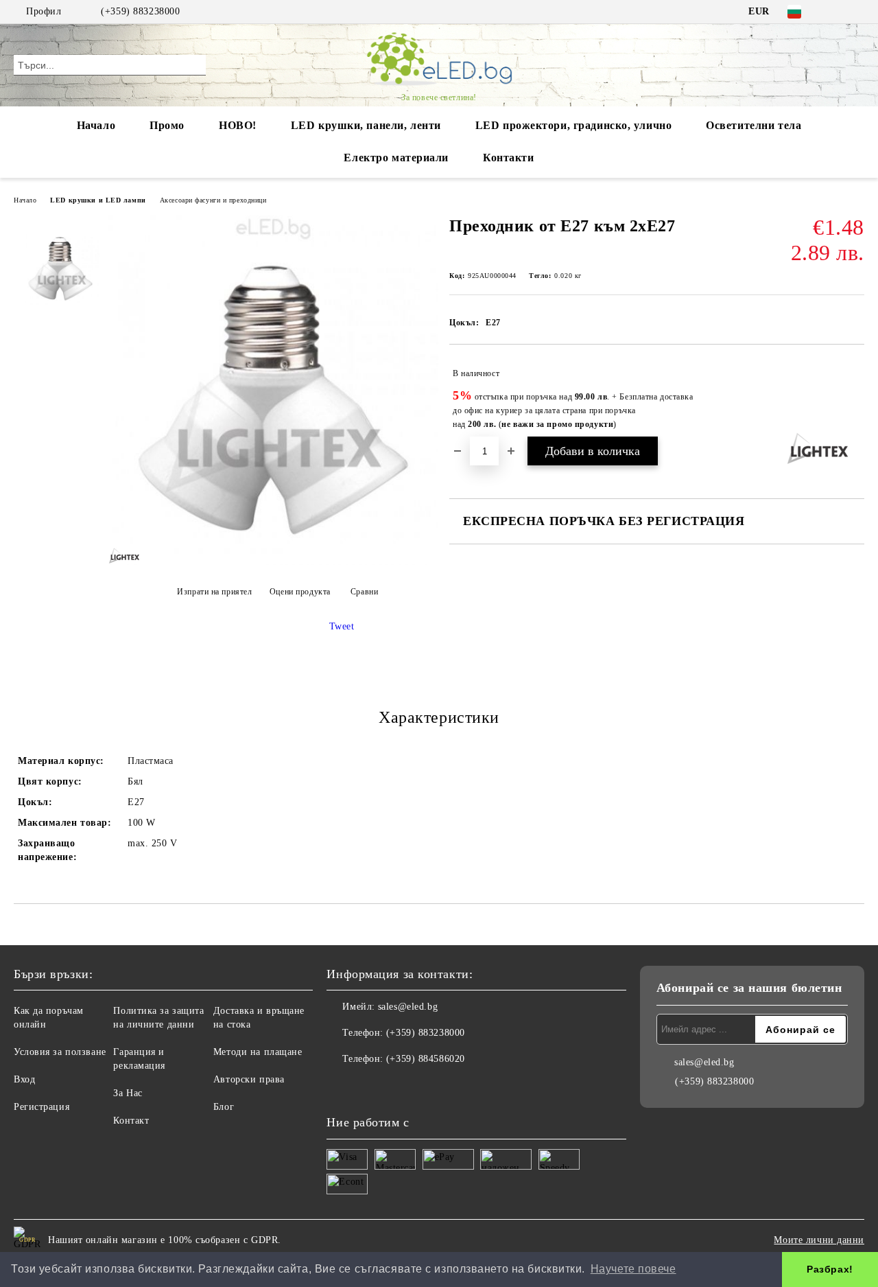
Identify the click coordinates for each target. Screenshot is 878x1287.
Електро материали (396, 157)
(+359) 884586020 (425, 1059)
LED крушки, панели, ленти (366, 125)
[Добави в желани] (854, 394)
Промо (167, 125)
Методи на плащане (257, 1052)
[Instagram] (856, 11)
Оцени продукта (300, 591)
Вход (24, 1079)
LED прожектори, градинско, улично (573, 125)
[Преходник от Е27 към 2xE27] (273, 562)
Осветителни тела (753, 125)
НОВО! (238, 125)
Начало (96, 125)
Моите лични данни (819, 1240)
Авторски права (249, 1079)
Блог (223, 1107)
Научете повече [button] (633, 1269)
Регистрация (41, 1107)
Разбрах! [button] (830, 1269)
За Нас (127, 1093)
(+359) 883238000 (140, 11)
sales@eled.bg (408, 1006)
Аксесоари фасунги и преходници (213, 200)
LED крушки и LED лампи (97, 200)
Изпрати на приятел (214, 591)
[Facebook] (836, 11)
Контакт (131, 1120)
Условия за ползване (60, 1052)
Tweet (342, 626)
